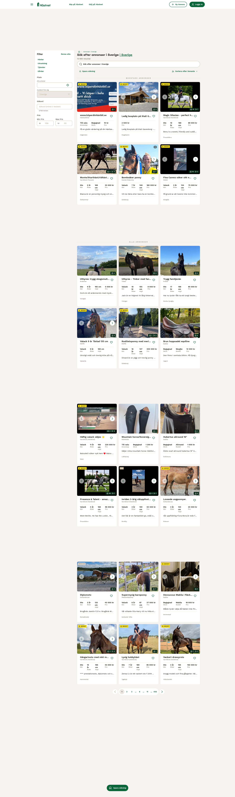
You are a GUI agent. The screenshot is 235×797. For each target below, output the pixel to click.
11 (147, 692)
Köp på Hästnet (76, 4)
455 (155, 692)
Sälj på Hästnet (96, 4)
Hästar (41, 59)
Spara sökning (88, 71)
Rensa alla (65, 54)
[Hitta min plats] (67, 85)
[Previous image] (123, 97)
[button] (138, 97)
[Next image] (154, 97)
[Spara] (111, 116)
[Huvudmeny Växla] (31, 4)
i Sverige (126, 55)
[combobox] (51, 85)
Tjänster (41, 67)
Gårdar (41, 71)
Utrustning (42, 63)
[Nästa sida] (162, 691)
